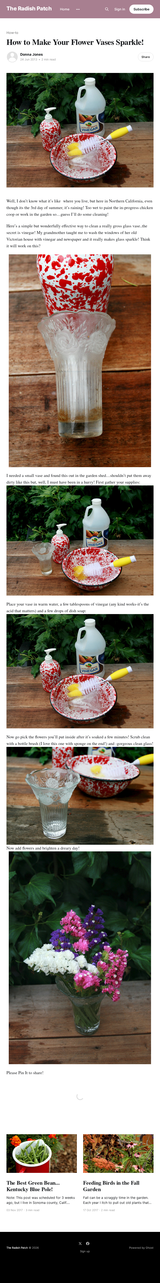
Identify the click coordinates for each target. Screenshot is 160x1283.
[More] (78, 9)
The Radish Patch (29, 8)
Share (145, 57)
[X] (80, 1243)
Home (64, 9)
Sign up (85, 1251)
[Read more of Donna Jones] (12, 57)
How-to (12, 33)
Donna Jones (31, 54)
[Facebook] (87, 1243)
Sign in (119, 9)
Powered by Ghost (141, 1247)
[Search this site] (107, 9)
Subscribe (141, 9)
